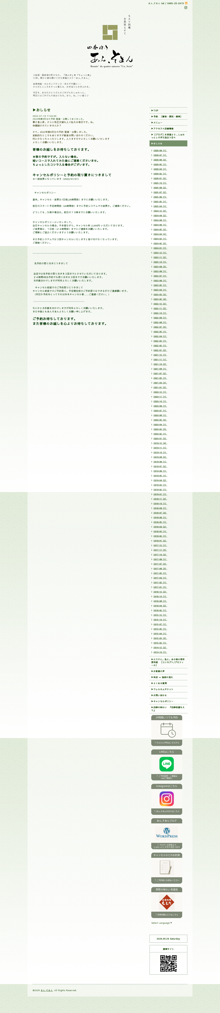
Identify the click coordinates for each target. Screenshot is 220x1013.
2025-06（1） (160, 197)
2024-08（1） (160, 220)
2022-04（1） (160, 336)
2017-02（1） (160, 582)
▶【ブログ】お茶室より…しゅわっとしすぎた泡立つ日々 (168, 136)
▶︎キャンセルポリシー (162, 701)
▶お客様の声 (158, 671)
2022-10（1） (160, 313)
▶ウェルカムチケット (162, 689)
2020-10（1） (160, 401)
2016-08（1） (160, 601)
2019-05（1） (160, 475)
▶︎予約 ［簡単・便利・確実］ (167, 116)
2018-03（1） (160, 531)
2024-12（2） (160, 211)
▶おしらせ (156, 143)
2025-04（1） (160, 206)
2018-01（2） (160, 540)
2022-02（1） (160, 345)
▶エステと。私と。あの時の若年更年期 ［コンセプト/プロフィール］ (168, 662)
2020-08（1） (160, 406)
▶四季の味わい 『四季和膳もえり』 (168, 709)
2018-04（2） (160, 526)
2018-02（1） (160, 536)
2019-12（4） (160, 443)
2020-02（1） (160, 434)
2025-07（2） (160, 192)
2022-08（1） (160, 322)
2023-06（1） (160, 280)
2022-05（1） (160, 331)
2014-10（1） (160, 652)
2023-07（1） (160, 276)
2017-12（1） (160, 545)
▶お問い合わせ (159, 695)
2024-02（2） (160, 243)
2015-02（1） (160, 643)
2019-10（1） (160, 452)
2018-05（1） (160, 522)
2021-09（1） (160, 368)
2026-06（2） (160, 159)
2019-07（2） (160, 466)
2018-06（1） (160, 517)
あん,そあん (47, 990)
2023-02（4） (160, 299)
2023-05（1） (160, 285)
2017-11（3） (160, 550)
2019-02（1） (160, 489)
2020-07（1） (160, 410)
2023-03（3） (160, 294)
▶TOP (154, 110)
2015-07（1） (160, 624)
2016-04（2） (160, 605)
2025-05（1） (160, 201)
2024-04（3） (160, 234)
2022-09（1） (160, 317)
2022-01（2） (160, 350)
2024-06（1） (160, 224)
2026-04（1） (160, 169)
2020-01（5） (160, 438)
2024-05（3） (160, 229)
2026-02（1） (160, 173)
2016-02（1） (160, 610)
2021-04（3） (160, 382)
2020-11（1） (160, 396)
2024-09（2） (160, 215)
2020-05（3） (160, 420)
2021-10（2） (160, 364)
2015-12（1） (160, 615)
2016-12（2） (160, 591)
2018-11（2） (160, 499)
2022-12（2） (160, 303)
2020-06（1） (160, 415)
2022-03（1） (160, 341)
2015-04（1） (160, 633)
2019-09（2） (160, 457)
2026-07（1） (160, 155)
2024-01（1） (160, 248)
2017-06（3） (160, 568)
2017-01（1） (160, 587)
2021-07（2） (160, 373)
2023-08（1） (160, 271)
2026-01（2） (160, 178)
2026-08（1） (160, 150)
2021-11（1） (160, 359)
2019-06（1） (160, 471)
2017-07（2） (160, 564)
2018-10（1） (160, 503)
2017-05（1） (160, 573)
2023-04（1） (160, 290)
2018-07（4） (160, 512)
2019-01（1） (160, 494)
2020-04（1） (160, 424)
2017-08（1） (160, 559)
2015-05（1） (160, 629)
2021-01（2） (160, 387)
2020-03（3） (160, 429)
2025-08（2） (160, 187)
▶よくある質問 (159, 683)
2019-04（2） (160, 480)
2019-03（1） (160, 485)
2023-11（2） (160, 257)
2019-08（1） (160, 461)
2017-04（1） (160, 578)
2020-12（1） (160, 392)
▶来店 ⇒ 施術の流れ (162, 677)
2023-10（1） (160, 262)
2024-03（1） (160, 238)
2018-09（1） (160, 508)
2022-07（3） (160, 327)
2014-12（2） (160, 647)
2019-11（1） (160, 447)
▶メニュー (156, 122)
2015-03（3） (160, 638)
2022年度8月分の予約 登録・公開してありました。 (59, 119)
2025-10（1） (160, 183)
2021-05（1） (160, 378)
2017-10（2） (160, 554)
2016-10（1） (160, 596)
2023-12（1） (160, 252)
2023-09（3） (160, 266)
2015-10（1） (160, 619)
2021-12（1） (160, 355)
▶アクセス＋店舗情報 (162, 128)
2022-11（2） (160, 308)
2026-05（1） (160, 164)
